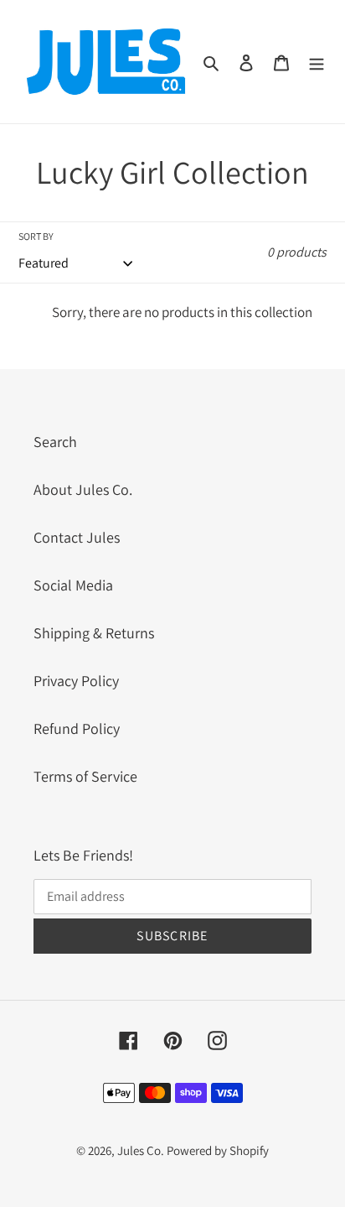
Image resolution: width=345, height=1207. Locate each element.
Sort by (36, 236)
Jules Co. (142, 1150)
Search (55, 441)
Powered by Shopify (218, 1150)
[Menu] (316, 61)
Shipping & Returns (93, 633)
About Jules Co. (82, 489)
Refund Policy (76, 728)
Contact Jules (76, 537)
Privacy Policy (76, 680)
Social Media (73, 585)
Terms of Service (85, 776)
